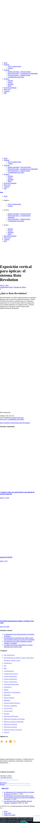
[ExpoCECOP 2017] (18, 553)
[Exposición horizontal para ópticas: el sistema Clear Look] (18, 617)
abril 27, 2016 (4, 285)
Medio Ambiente (9, 698)
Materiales (7, 695)
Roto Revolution (25, 423)
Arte (5, 666)
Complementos (9, 671)
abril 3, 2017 (4, 561)
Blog (5, 668)
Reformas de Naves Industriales (14, 721)
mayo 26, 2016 (4, 626)
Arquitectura (8, 663)
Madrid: (15, 784)
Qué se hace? (8, 708)
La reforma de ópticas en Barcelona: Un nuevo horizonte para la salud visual (18, 646)
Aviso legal (7, 813)
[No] (27, 822)
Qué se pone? (8, 711)
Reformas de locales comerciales (14, 719)
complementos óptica (6, 287)
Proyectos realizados (10, 706)
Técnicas (6, 732)
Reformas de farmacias (11, 716)
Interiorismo (7, 687)
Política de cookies (9, 815)
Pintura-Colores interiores (12, 703)
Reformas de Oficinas (10, 724)
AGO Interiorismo (9, 655)
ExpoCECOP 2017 (6, 557)
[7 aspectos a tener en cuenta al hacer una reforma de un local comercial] (18, 488)
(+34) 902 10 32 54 (6, 777)
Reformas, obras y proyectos (13, 729)
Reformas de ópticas (20, 287)
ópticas (17, 423)
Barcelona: (15, 783)
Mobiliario (7, 700)
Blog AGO (5, 788)
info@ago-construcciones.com (14, 417)
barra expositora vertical (7, 423)
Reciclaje (6, 714)
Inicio (1, 257)
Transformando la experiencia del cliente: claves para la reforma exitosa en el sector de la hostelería (19, 638)
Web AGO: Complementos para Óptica (12, 419)
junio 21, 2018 (4, 498)
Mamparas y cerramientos (12, 692)
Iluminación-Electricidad (11, 684)
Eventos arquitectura (10, 676)
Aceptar (23, 822)
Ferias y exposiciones (10, 682)
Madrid (6, 690)
